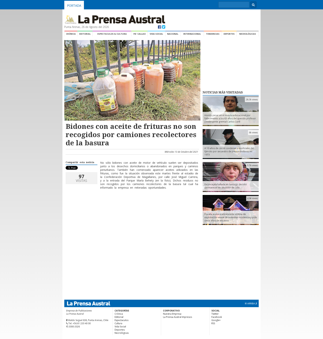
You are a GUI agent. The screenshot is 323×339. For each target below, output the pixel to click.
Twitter (215, 313)
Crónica (71, 33)
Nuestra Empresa (172, 313)
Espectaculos (121, 320)
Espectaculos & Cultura (112, 33)
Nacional (172, 33)
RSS (213, 323)
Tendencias (212, 33)
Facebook (216, 317)
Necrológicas (247, 33)
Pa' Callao (139, 33)
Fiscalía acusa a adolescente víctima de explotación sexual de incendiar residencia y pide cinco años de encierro (230, 217)
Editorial (85, 33)
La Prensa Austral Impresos (177, 317)
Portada (74, 6)
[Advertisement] (132, 204)
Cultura (118, 323)
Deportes (229, 33)
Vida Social (156, 33)
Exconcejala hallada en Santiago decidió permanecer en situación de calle (225, 186)
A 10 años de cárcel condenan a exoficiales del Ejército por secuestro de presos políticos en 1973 (229, 151)
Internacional (192, 33)
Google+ (216, 320)
